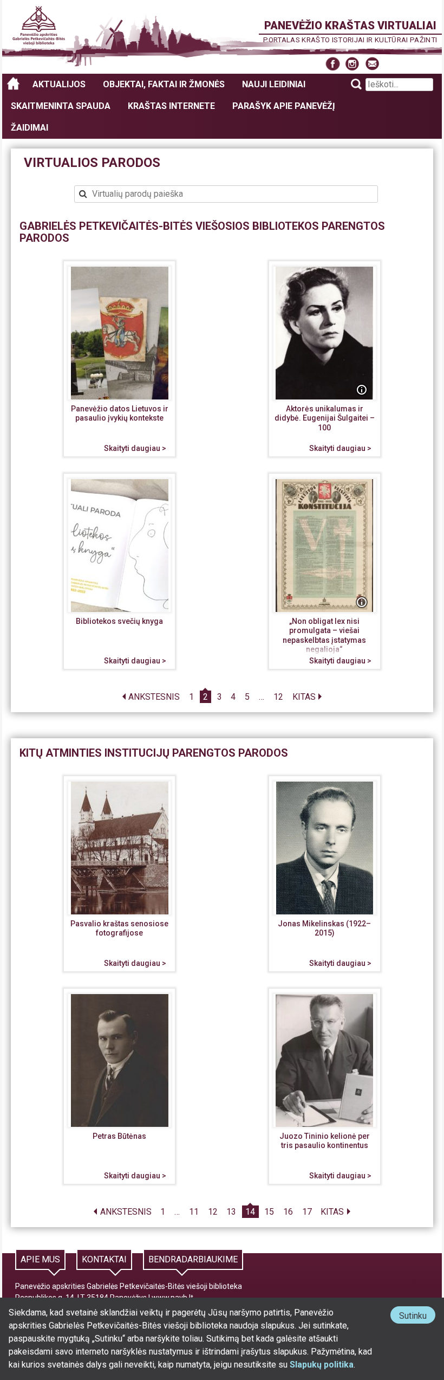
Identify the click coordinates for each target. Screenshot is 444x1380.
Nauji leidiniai (273, 84)
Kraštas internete (171, 106)
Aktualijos (59, 84)
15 (269, 1212)
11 (194, 1212)
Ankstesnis (154, 697)
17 (307, 1212)
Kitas (304, 697)
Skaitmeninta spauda (60, 106)
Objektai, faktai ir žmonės (164, 84)
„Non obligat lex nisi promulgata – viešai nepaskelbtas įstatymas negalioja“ (324, 635)
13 (231, 1212)
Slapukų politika (322, 1364)
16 (288, 1212)
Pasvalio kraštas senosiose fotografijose (119, 928)
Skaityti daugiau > (135, 448)
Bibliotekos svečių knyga (119, 621)
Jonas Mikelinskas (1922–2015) (324, 928)
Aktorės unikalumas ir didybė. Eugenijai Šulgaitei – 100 (325, 418)
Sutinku (417, 1317)
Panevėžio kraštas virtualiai (350, 25)
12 (278, 697)
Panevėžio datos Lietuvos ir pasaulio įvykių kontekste (119, 413)
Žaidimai (29, 127)
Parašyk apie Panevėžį (283, 106)
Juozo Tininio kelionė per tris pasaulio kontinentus (324, 1141)
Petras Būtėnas (119, 1136)
